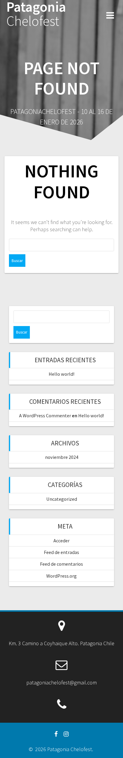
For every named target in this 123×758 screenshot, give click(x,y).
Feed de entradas (61, 552)
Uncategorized (61, 499)
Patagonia (36, 14)
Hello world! (61, 374)
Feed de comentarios (61, 564)
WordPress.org (61, 576)
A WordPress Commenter (45, 415)
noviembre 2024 (61, 457)
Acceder (61, 541)
